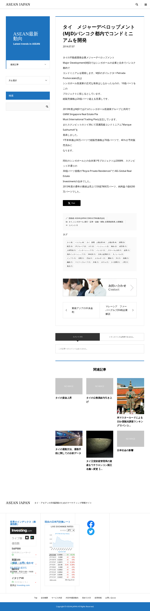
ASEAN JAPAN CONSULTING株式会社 (90, 218)
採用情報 (98, 597)
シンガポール (78, 221)
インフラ (70, 258)
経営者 (121, 246)
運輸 (109, 258)
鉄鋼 (124, 258)
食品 (68, 266)
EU (117, 258)
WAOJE (90, 254)
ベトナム (78, 242)
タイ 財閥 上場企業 (95, 242)
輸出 (112, 246)
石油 (88, 258)
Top (35, 597)
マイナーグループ (81, 262)
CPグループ (79, 246)
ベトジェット (101, 246)
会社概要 (44, 597)
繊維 (68, 262)
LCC (90, 246)
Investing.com (23, 585)
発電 (80, 258)
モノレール (117, 254)
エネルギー (99, 258)
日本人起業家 (103, 254)
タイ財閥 (114, 262)
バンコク (99, 250)
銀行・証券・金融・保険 (94, 221)
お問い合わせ (110, 597)
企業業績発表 (110, 221)
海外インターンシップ (75, 254)
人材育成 (70, 250)
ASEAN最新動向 (72, 597)
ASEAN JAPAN (18, 4)
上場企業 (111, 242)
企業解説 (119, 221)
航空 (68, 246)
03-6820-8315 (18, 568)
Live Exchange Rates (62, 527)
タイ (70, 221)
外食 (94, 262)
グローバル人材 (113, 250)
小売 (124, 262)
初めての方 (86, 597)
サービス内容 (57, 597)
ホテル (103, 262)
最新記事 (14, 64)
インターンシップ (84, 250)
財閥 (120, 242)
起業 (125, 250)
